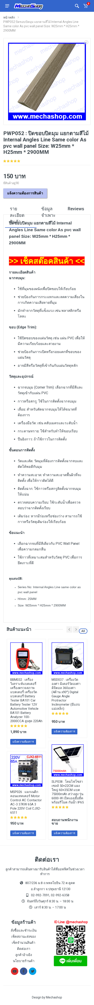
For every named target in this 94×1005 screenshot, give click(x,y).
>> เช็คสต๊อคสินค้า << (47, 260)
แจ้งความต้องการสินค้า (25, 193)
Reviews (76, 208)
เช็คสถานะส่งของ (23, 937)
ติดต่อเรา (23, 949)
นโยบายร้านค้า (23, 961)
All (83, 631)
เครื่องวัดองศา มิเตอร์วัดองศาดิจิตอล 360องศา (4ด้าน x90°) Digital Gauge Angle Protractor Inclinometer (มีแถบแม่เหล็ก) (66, 694)
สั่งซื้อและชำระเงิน (24, 930)
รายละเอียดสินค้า (17, 215)
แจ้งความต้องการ (23, 741)
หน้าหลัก (9, 17)
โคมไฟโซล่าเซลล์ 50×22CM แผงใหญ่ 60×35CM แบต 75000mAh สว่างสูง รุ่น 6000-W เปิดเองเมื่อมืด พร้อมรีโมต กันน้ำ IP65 (68, 792)
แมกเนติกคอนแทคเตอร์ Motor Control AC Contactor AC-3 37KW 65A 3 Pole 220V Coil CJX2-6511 (26, 802)
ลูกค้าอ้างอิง (23, 955)
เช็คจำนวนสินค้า (23, 943)
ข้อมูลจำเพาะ (48, 212)
